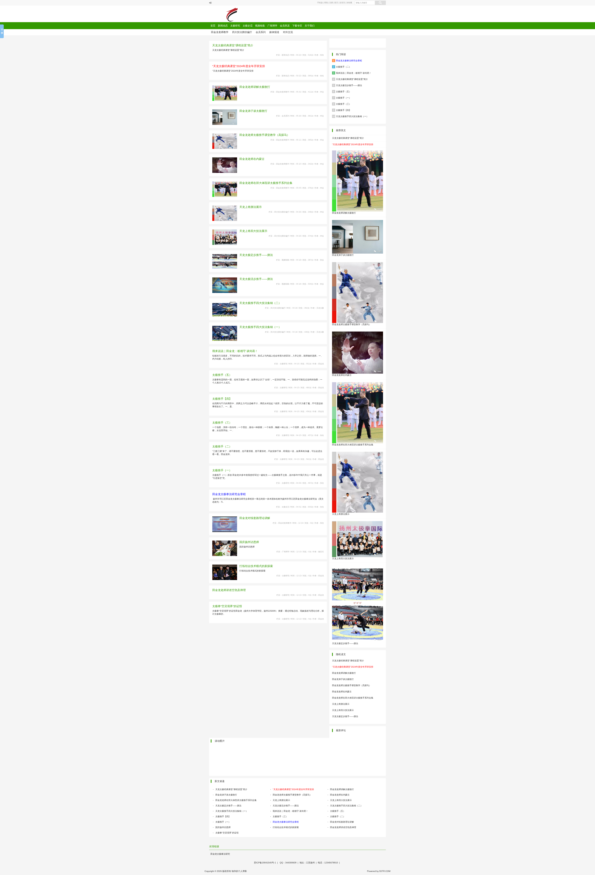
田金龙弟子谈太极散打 (253, 110)
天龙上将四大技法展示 (253, 231)
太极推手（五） (222, 374)
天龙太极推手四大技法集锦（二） (260, 303)
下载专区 (297, 25)
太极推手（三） (222, 422)
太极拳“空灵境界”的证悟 (227, 606)
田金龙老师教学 (219, 32)
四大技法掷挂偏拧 (242, 32)
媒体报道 (274, 32)
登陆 (326, 3)
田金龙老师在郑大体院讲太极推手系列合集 (265, 183)
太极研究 (235, 25)
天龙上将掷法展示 (250, 207)
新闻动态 (223, 25)
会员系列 (261, 32)
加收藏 (349, 3)
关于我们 (310, 25)
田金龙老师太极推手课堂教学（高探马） (264, 134)
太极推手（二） (222, 446)
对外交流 (288, 32)
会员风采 (285, 25)
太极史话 (248, 25)
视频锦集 (260, 25)
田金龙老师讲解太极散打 (254, 86)
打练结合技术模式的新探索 (256, 566)
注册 (331, 3)
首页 (212, 25)
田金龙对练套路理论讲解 (254, 518)
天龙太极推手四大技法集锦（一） (260, 327)
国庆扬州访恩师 (249, 542)
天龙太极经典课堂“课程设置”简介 (232, 45)
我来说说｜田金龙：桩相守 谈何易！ (235, 351)
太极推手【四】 (222, 398)
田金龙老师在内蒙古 (251, 158)
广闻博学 (272, 25)
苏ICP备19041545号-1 (265, 862)
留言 (336, 3)
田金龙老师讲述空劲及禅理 (229, 590)
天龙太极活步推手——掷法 (256, 279)
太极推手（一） (222, 470)
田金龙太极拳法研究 (220, 854)
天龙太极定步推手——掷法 (256, 255)
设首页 (342, 3)
